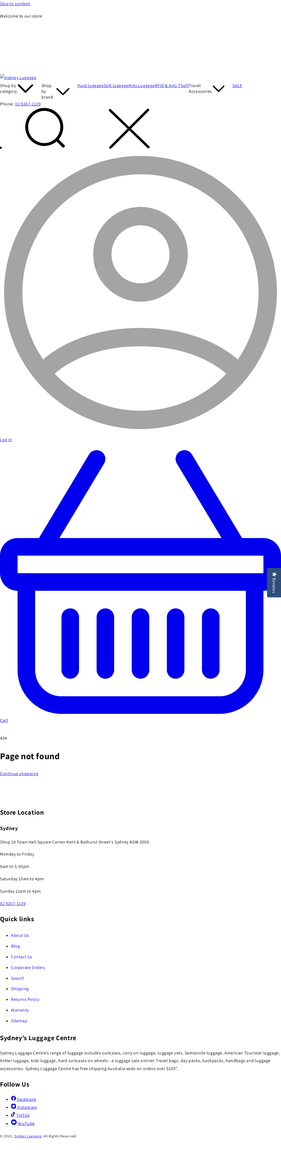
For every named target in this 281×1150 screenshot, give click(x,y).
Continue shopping (19, 773)
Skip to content (15, 4)
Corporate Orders (28, 967)
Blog (15, 946)
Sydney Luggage (27, 1136)
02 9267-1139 (28, 104)
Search (17, 978)
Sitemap (19, 1021)
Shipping (20, 989)
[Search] (140, 130)
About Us (20, 935)
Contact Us (21, 957)
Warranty (20, 1010)
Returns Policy (25, 999)
